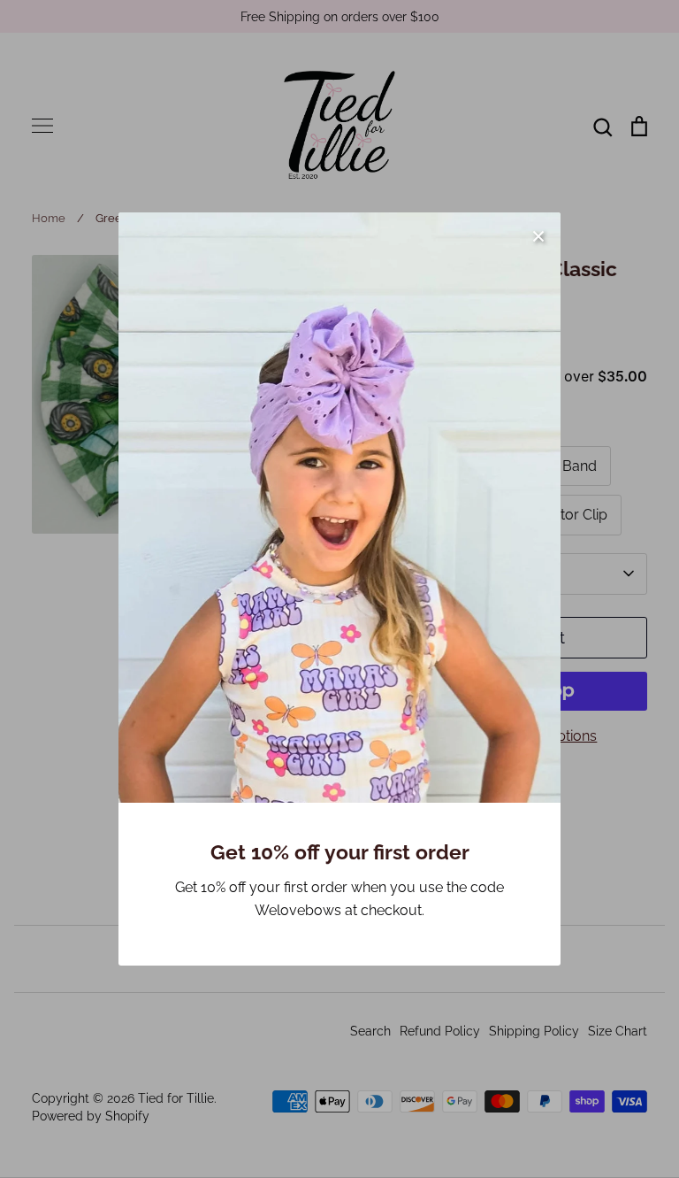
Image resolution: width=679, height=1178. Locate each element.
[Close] (538, 234)
